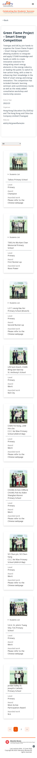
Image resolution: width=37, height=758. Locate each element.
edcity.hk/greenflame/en (13, 123)
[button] (32, 3)
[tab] (15, 174)
